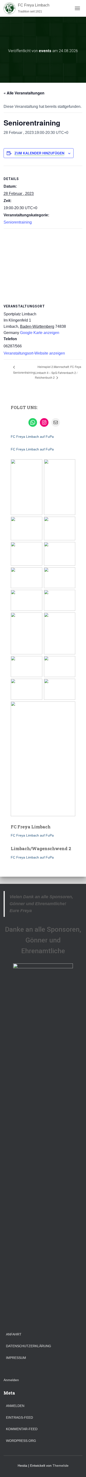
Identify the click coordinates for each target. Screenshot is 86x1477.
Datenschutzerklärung (28, 1346)
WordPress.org (21, 1441)
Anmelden (11, 1380)
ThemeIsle (61, 1465)
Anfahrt (14, 1334)
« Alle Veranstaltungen (24, 93)
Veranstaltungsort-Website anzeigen (34, 353)
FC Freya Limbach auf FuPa (32, 436)
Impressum (16, 1358)
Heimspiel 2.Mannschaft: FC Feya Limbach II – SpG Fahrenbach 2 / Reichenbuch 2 (58, 372)
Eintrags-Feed (19, 1417)
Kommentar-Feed (22, 1429)
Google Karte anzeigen (39, 333)
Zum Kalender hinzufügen (39, 153)
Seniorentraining (18, 222)
